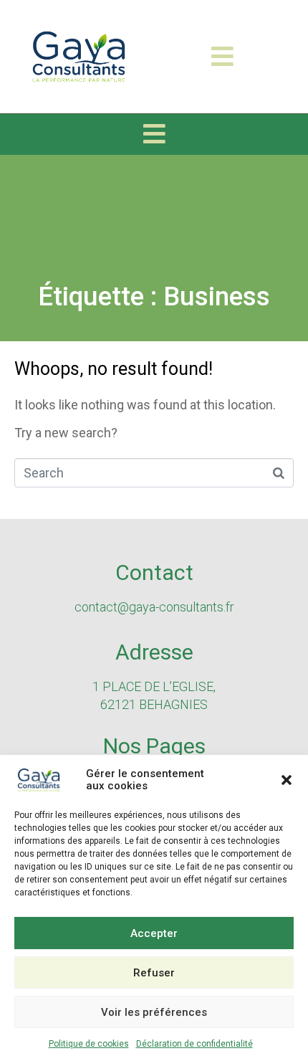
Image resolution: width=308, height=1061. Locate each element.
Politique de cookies (89, 1044)
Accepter (154, 933)
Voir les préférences (154, 1012)
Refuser (154, 972)
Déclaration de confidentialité (194, 1044)
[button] (286, 780)
